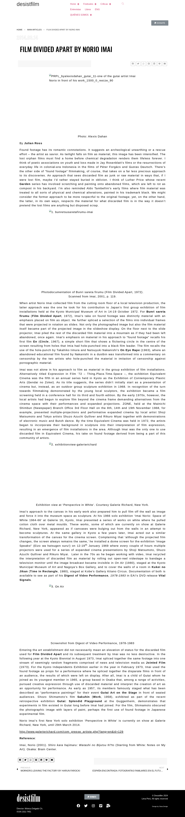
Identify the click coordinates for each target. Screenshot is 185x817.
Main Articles (34, 30)
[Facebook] (78, 805)
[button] (159, 23)
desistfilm (28, 4)
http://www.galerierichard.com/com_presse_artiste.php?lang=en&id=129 (71, 731)
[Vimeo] (100, 805)
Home (19, 30)
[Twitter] (85, 805)
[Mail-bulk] (108, 805)
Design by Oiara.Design (160, 806)
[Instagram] (93, 805)
